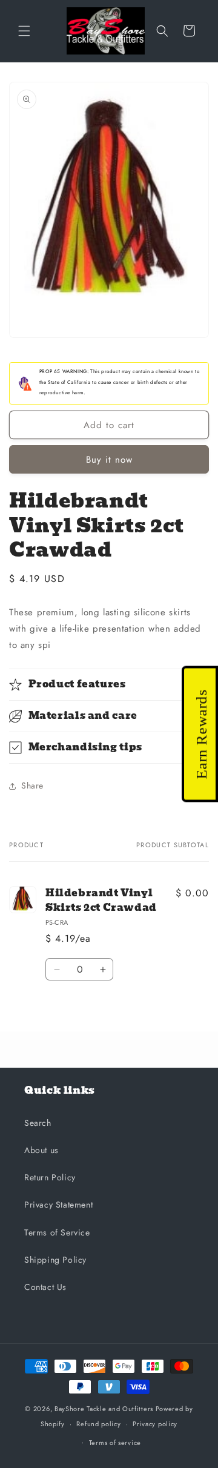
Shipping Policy (55, 1260)
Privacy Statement (58, 1205)
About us (41, 1150)
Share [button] (32, 785)
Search (37, 1123)
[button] (24, 31)
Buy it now (109, 459)
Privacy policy (155, 1424)
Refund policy (98, 1424)
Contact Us (45, 1287)
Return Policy (50, 1177)
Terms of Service (57, 1232)
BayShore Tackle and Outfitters (103, 1408)
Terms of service (115, 1442)
